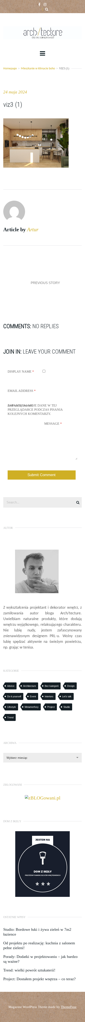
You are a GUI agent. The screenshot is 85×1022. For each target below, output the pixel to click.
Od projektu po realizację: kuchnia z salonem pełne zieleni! (39, 945)
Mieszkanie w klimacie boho (38, 68)
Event (33, 696)
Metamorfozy (32, 707)
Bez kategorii (51, 686)
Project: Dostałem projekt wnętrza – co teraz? (39, 979)
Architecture (29, 686)
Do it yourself (14, 696)
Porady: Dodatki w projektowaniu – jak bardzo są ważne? (40, 959)
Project (51, 707)
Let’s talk (66, 696)
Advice (10, 686)
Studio (66, 707)
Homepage (10, 68)
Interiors (49, 696)
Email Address (22, 391)
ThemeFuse (68, 1007)
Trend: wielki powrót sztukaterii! (29, 970)
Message (53, 423)
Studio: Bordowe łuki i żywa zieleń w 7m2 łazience (37, 931)
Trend (10, 717)
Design (71, 686)
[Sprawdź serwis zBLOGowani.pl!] (42, 797)
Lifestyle (11, 707)
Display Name (21, 371)
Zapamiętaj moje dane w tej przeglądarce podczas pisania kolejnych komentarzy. (35, 409)
